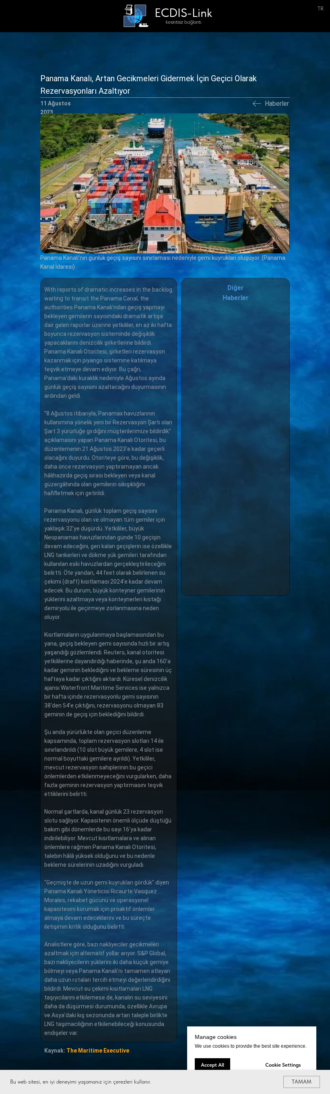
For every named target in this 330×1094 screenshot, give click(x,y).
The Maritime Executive (97, 1050)
